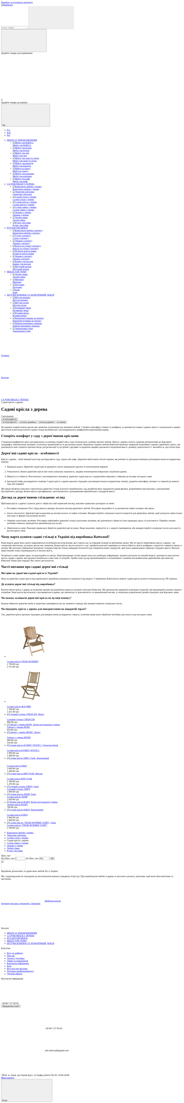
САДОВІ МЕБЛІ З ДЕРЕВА (20, 184)
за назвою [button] (61, 422)
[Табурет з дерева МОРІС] (95, 732)
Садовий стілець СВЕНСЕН (21, 719)
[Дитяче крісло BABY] (95, 802)
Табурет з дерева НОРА (18, 727)
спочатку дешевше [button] (28, 422)
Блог (9, 966)
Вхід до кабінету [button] (15, 953)
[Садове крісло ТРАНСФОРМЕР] (95, 640)
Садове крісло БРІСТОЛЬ (19, 779)
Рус (8, 130)
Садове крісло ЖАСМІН (19, 706)
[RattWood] (13, 868)
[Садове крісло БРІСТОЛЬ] (95, 773)
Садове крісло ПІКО (17, 766)
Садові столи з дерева (17, 838)
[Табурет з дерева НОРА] (95, 724)
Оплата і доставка (15, 958)
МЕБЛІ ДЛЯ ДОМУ (17, 272)
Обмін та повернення (17, 961)
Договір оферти (14, 974)
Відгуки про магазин (17, 968)
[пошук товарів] (51, 17)
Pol (8, 135)
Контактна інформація (18, 963)
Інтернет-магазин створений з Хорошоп (20, 903)
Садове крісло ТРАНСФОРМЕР (22, 661)
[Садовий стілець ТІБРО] (95, 786)
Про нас (11, 955)
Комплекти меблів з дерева (20, 832)
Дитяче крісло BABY (17, 804)
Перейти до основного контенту (17, 2)
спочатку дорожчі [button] (46, 422)
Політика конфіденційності (20, 971)
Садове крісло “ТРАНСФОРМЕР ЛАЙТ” (27, 825)
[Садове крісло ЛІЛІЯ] (95, 794)
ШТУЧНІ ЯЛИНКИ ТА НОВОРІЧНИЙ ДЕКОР (30, 295)
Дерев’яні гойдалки (16, 835)
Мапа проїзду (7, 1077)
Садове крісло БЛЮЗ (17, 815)
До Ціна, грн (32, 858)
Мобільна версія (52, 901)
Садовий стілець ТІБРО (18, 789)
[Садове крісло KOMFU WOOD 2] (95, 745)
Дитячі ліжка (13, 848)
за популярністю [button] (9, 422)
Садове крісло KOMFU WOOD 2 (23, 750)
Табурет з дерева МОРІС (19, 737)
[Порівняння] (24, 40)
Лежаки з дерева (15, 845)
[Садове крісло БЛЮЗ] (95, 810)
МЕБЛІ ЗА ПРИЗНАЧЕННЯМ (22, 140)
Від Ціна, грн (7, 858)
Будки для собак (15, 851)
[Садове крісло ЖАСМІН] (95, 685)
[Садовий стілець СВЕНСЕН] (95, 714)
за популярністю (9, 419)
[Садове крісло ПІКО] (95, 758)
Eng (9, 132)
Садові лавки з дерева (17, 843)
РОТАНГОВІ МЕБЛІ (17, 228)
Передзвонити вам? (10, 1006)
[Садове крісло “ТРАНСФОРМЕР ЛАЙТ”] (95, 822)
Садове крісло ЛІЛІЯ (17, 797)
